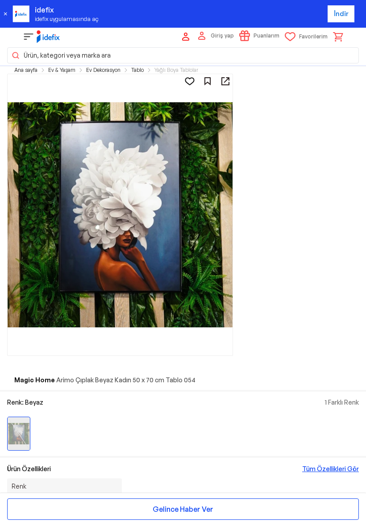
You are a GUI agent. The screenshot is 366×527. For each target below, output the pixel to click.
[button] (183, 55)
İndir (341, 13)
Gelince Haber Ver (183, 509)
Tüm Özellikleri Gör (330, 469)
